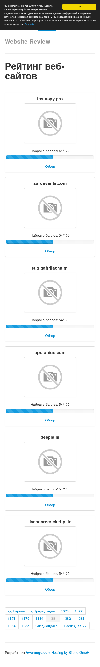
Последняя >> (75, 625)
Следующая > (46, 625)
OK (79, 6)
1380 (39, 618)
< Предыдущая (43, 611)
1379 (25, 618)
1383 (81, 618)
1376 (65, 611)
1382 (67, 618)
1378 (12, 618)
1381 (53, 618)
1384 (12, 625)
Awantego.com (38, 652)
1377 (79, 611)
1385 (25, 625)
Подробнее (30, 24)
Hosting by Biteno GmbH (70, 652)
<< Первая (16, 611)
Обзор (50, 166)
